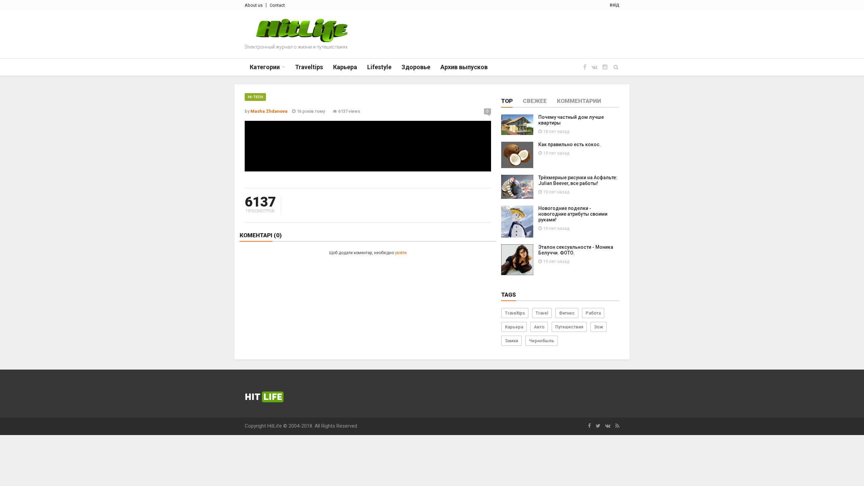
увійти (401, 252)
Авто (539, 326)
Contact (277, 5)
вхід (614, 5)
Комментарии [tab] (579, 101)
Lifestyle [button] (379, 67)
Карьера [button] (345, 67)
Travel (542, 313)
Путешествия (569, 326)
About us (254, 5)
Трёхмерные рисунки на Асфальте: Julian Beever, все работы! (577, 180)
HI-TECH (255, 97)
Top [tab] (507, 101)
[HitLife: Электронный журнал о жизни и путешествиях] (302, 30)
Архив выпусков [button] (464, 67)
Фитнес (567, 313)
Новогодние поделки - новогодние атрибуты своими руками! (573, 214)
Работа (593, 313)
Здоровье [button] (416, 67)
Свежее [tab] (535, 101)
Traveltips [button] (309, 67)
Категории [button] (265, 67)
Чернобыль (541, 340)
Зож (598, 326)
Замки (511, 340)
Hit (263, 397)
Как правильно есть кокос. (569, 144)
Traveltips (515, 313)
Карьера (514, 326)
